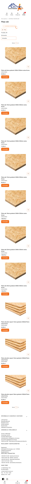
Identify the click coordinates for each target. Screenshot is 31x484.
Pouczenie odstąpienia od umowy (9, 439)
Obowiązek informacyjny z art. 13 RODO (10, 449)
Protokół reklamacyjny (6, 436)
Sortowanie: (4, 35)
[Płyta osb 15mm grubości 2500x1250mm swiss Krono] (15, 164)
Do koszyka (5, 77)
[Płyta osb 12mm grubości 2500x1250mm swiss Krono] (15, 128)
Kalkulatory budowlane (6, 427)
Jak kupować (4, 419)
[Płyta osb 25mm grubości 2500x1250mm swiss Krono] (15, 273)
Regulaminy (4, 447)
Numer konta (4, 425)
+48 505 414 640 (5, 456)
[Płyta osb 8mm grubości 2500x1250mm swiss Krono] (15, 57)
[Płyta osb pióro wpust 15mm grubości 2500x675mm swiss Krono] (15, 345)
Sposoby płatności (5, 421)
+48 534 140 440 (5, 462)
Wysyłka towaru (5, 422)
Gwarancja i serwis (5, 435)
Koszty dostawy (5, 424)
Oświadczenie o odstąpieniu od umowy (10, 438)
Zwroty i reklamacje (5, 433)
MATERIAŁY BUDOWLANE (14, 18)
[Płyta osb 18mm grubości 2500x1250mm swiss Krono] (15, 200)
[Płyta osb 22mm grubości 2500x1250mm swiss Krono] (15, 237)
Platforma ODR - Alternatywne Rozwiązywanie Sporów (14, 441)
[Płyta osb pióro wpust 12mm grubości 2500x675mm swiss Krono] (15, 309)
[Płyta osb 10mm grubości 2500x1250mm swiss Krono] (15, 92)
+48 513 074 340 (5, 461)
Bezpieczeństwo (5, 452)
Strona (13, 43)
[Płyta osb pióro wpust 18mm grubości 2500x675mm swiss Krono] (15, 381)
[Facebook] (3, 479)
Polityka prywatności (6, 450)
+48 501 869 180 (5, 457)
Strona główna (4, 18)
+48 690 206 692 (5, 459)
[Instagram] (7, 479)
